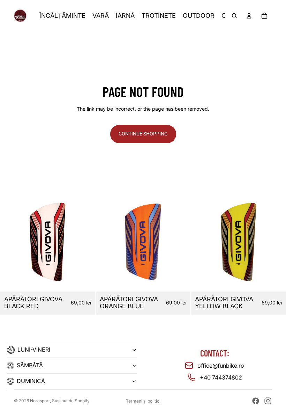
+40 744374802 (221, 377)
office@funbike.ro (220, 365)
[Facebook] (255, 401)
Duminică (31, 380)
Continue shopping (143, 134)
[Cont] (249, 15)
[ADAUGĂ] (84, 280)
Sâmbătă (30, 365)
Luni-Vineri (33, 349)
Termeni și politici (143, 401)
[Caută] (234, 15)
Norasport (40, 400)
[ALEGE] (180, 280)
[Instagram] (268, 401)
